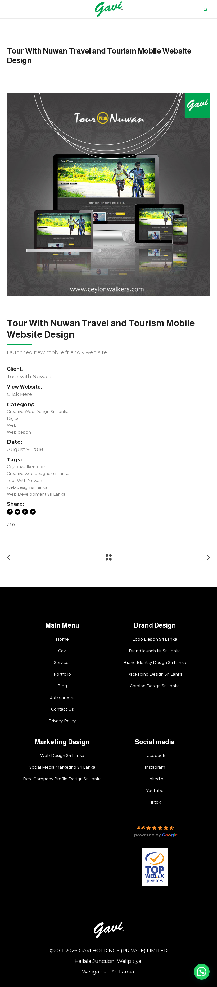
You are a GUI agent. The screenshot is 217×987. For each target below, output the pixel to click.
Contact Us (62, 709)
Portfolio (62, 674)
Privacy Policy (62, 720)
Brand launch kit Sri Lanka (155, 650)
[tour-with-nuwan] (108, 194)
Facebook (154, 755)
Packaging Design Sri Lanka (155, 674)
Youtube (155, 790)
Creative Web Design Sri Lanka (38, 411)
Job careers (62, 697)
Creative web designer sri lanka (38, 473)
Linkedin (154, 778)
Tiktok (155, 802)
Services (62, 662)
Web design (19, 432)
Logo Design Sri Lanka (155, 639)
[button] (202, 972)
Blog (62, 685)
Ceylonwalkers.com (26, 466)
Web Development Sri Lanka (36, 494)
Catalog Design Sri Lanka (155, 685)
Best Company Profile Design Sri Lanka (62, 778)
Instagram (155, 767)
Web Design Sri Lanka (62, 755)
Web (12, 425)
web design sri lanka (27, 487)
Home (62, 639)
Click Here (19, 394)
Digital (13, 418)
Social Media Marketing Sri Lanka (62, 767)
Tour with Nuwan (29, 376)
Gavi (62, 650)
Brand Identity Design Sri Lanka (155, 662)
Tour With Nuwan (24, 480)
